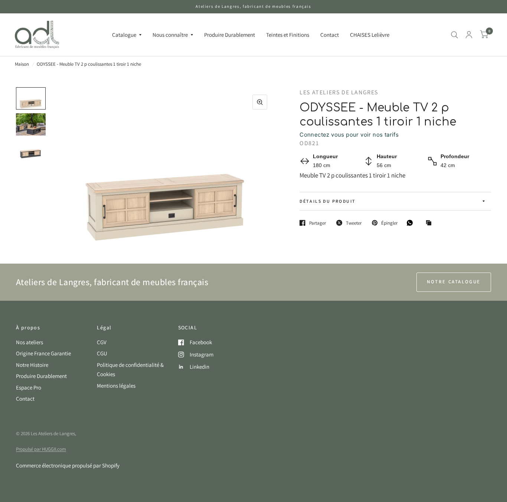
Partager (317, 223)
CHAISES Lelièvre (369, 34)
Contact (329, 34)
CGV (102, 342)
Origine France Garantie (43, 353)
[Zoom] (259, 102)
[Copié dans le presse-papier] (430, 223)
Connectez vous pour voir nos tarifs (349, 134)
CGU (102, 353)
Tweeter (354, 223)
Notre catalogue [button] (454, 281)
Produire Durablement (229, 34)
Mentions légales (116, 385)
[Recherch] (454, 34)
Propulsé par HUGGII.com (41, 449)
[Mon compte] (469, 34)
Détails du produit (328, 201)
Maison (22, 64)
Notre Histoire (32, 364)
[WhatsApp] (411, 223)
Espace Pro (28, 387)
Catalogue (124, 34)
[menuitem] (127, 34)
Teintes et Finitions (287, 34)
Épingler (389, 223)
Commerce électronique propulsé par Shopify (68, 465)
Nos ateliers (29, 342)
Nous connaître (170, 34)
